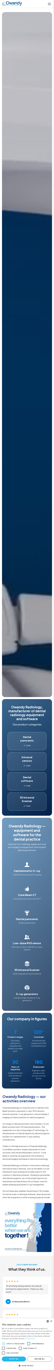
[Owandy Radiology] (12, 3)
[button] (27, 1365)
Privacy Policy (30, 1338)
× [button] (51, 1321)
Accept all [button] (14, 1359)
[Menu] (49, 3)
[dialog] (27, 1344)
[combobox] (47, 1321)
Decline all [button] (40, 1359)
